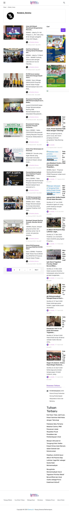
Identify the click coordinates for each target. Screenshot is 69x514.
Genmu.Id (31, 509)
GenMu (52, 145)
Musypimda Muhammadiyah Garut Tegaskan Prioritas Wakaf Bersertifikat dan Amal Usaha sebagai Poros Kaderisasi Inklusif (55, 475)
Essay (49, 292)
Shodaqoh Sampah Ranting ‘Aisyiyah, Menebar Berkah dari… (34, 222)
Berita (50, 125)
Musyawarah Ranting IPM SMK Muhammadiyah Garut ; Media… (34, 100)
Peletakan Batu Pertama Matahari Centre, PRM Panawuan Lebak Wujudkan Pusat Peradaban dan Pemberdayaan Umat (55, 430)
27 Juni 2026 (60, 211)
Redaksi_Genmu (24, 13)
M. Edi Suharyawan (55, 390)
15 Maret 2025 (31, 44)
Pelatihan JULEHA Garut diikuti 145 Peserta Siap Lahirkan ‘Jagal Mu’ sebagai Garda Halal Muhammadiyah (56, 460)
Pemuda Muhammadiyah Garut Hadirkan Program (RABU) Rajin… (33, 173)
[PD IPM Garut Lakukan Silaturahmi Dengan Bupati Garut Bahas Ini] (13, 80)
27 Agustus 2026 (52, 147)
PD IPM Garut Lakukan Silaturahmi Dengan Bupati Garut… (34, 75)
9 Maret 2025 (30, 94)
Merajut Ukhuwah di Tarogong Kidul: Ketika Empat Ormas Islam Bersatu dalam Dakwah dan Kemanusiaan (56, 446)
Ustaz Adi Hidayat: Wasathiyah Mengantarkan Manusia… (34, 27)
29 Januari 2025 (31, 193)
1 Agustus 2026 (61, 179)
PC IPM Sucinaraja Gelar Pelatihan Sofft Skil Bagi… (33, 198)
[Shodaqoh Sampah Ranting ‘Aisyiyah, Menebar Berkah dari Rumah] (13, 227)
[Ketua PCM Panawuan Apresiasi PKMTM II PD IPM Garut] (13, 252)
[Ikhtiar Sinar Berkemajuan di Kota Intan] (13, 155)
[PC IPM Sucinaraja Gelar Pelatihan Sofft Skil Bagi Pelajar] (13, 203)
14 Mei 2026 (60, 278)
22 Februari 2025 (31, 119)
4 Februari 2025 (31, 168)
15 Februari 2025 (31, 144)
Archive (7, 38)
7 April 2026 (60, 310)
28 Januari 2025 (31, 241)
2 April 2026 (60, 377)
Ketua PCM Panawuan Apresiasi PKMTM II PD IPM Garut (34, 247)
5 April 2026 (60, 344)
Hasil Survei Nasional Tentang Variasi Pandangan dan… (34, 50)
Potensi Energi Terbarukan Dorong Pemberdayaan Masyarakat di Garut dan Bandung (57, 397)
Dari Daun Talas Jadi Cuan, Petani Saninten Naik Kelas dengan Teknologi (56, 417)
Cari (48, 26)
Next (36, 270)
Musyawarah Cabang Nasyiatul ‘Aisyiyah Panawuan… (32, 125)
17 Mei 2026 (60, 243)
